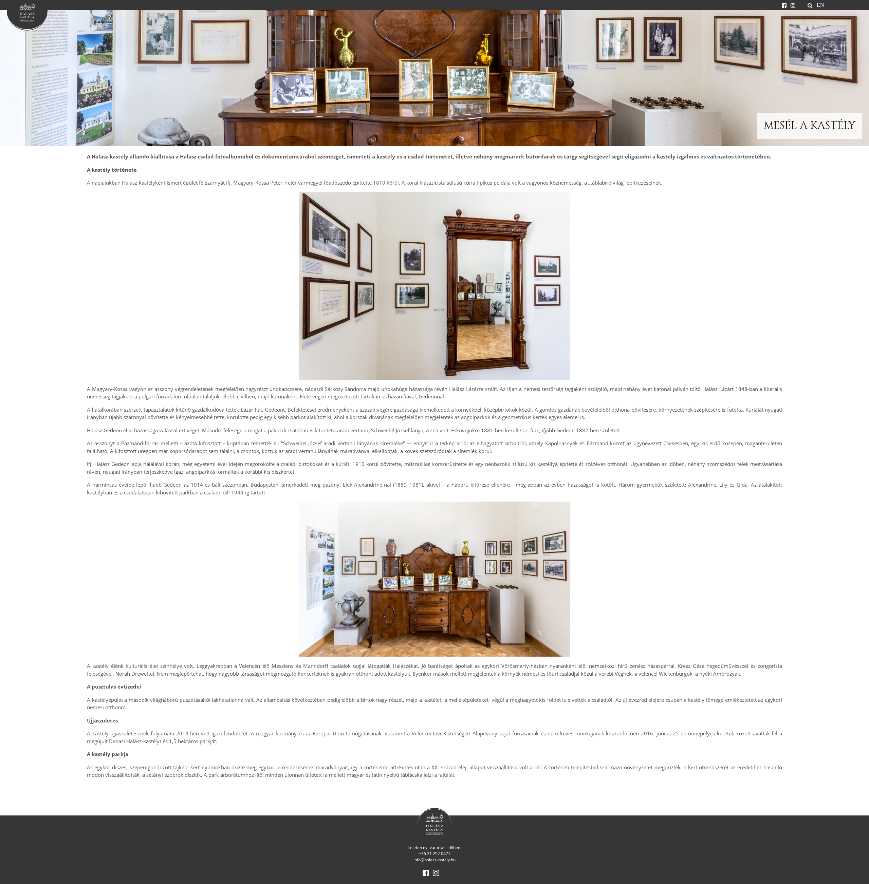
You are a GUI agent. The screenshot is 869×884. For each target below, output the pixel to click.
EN (820, 4)
